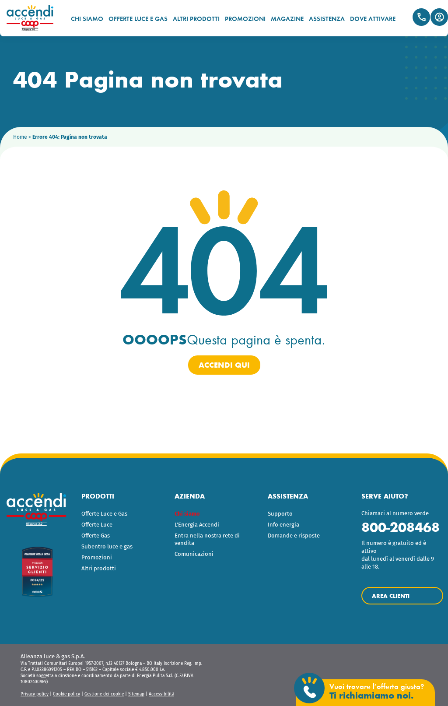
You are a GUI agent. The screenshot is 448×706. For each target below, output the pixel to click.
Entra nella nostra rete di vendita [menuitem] (207, 539)
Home (20, 137)
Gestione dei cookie (104, 694)
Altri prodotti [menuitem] (98, 568)
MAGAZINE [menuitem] (287, 18)
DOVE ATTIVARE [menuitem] (373, 18)
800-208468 (400, 527)
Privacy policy (35, 694)
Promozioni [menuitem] (96, 557)
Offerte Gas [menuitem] (95, 535)
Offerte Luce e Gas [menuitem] (104, 513)
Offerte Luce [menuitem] (96, 524)
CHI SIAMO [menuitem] (87, 18)
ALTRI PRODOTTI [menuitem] (196, 18)
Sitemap (136, 694)
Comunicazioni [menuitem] (194, 554)
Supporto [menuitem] (280, 513)
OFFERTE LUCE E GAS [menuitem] (138, 18)
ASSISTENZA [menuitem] (327, 18)
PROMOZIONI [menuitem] (245, 18)
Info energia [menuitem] (283, 524)
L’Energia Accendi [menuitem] (197, 524)
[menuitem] (215, 514)
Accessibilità (161, 694)
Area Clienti (439, 17)
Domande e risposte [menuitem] (294, 535)
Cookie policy (66, 694)
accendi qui (224, 365)
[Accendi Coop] (34, 18)
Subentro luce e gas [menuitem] (107, 546)
